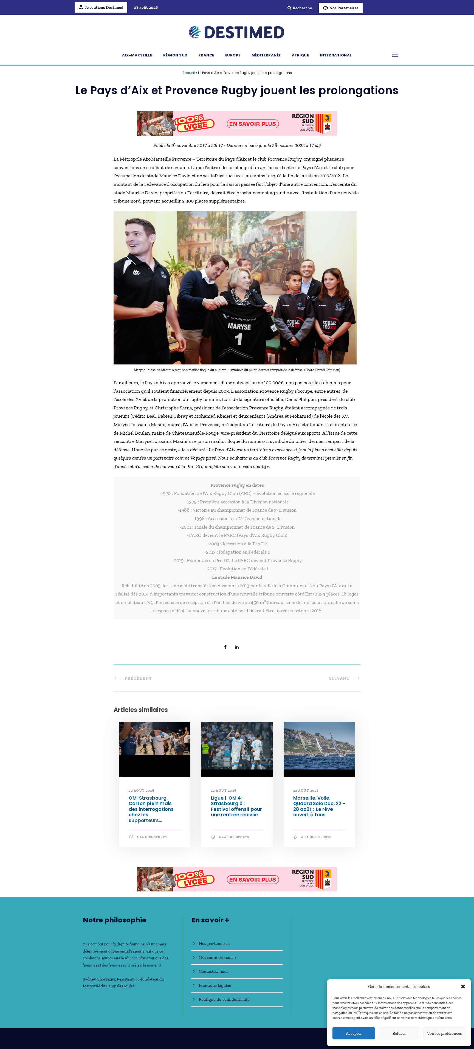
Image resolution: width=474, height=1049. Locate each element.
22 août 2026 (141, 793)
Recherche (302, 7)
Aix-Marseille (137, 55)
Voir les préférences (444, 1033)
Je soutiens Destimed (104, 7)
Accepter (354, 1033)
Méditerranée (266, 55)
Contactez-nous (213, 971)
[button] (463, 986)
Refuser (399, 1033)
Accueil (188, 72)
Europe (233, 55)
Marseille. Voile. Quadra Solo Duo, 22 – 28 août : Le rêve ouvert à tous (319, 809)
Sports (160, 840)
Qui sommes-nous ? (217, 957)
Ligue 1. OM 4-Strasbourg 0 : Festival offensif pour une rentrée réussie (236, 809)
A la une (144, 840)
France (206, 55)
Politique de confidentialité (224, 999)
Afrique (300, 55)
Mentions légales (215, 985)
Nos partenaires (214, 943)
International (336, 55)
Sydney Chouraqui (99, 979)
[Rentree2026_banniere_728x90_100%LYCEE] (237, 881)
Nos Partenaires (344, 7)
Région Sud (175, 55)
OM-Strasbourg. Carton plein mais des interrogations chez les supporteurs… (151, 811)
